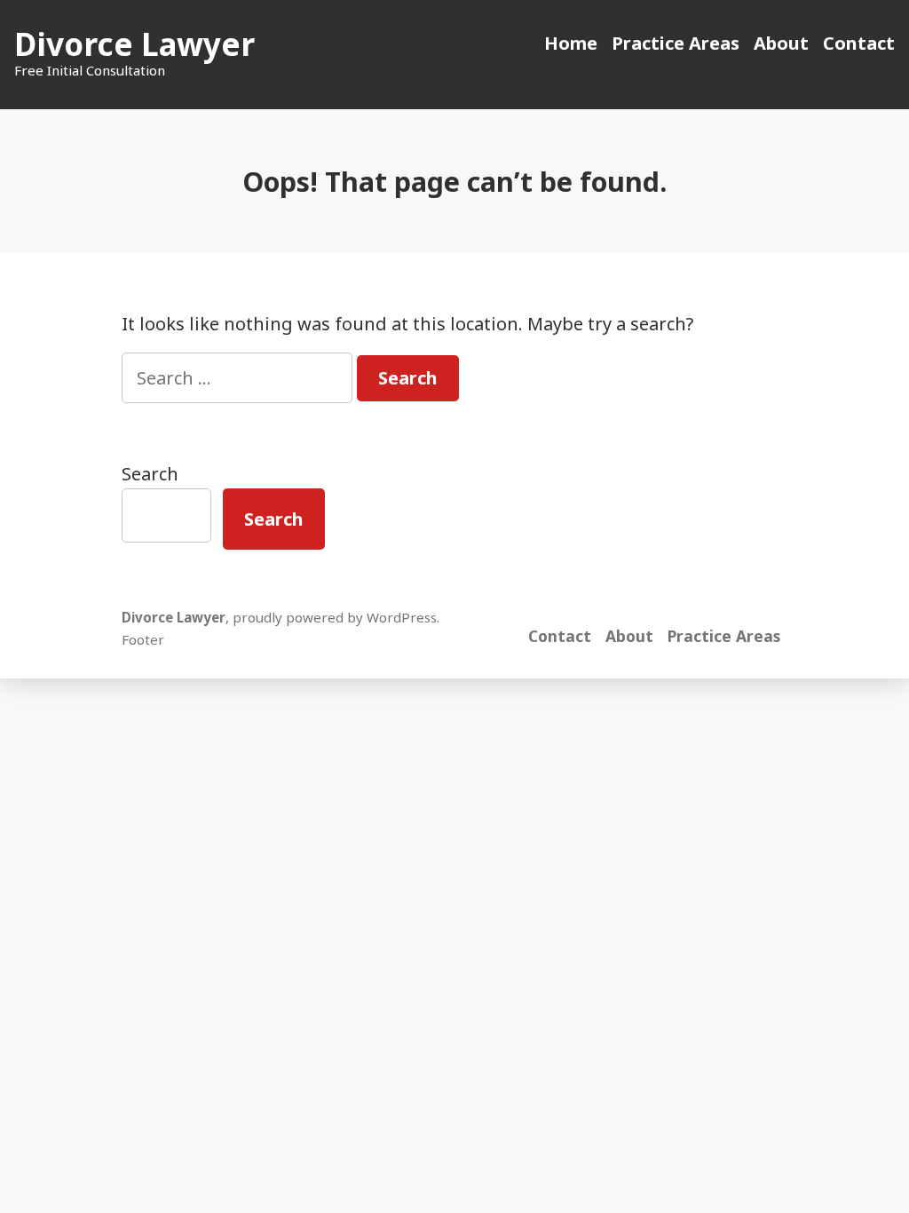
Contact (859, 43)
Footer (143, 639)
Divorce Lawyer (134, 44)
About (781, 43)
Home (570, 43)
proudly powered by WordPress (335, 617)
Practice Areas (675, 43)
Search (150, 474)
